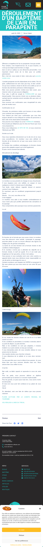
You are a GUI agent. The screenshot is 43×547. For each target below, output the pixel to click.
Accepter (21, 530)
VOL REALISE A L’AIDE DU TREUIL (13, 402)
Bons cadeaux (7, 481)
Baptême (5, 472)
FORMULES (30, 121)
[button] (40, 509)
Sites (4, 478)
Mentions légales (27, 545)
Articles (5, 484)
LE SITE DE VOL (23, 128)
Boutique (6, 489)
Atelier (5, 486)
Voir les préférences (21, 541)
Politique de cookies (15, 545)
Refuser (21, 535)
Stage (4, 475)
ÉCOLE (4, 469)
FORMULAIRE (29, 94)
